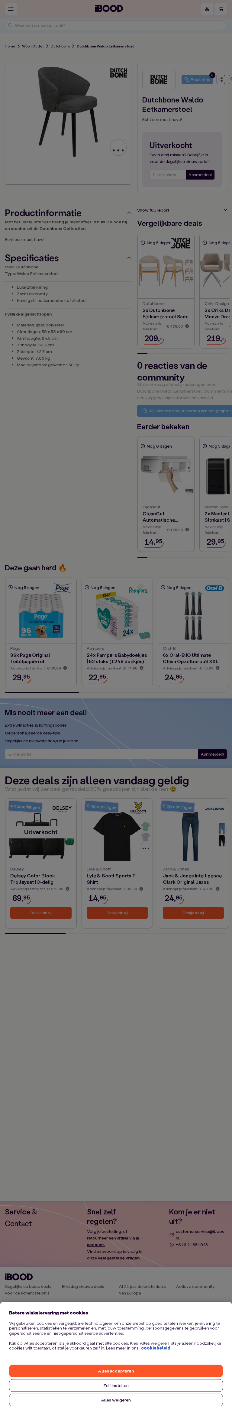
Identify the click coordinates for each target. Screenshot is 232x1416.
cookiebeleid (155, 1348)
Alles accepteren (116, 1371)
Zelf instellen (116, 1385)
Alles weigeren (116, 1400)
